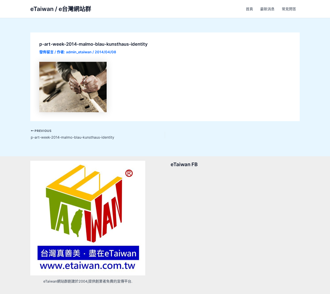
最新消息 (267, 9)
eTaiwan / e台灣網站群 (60, 8)
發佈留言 (46, 52)
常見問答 (289, 9)
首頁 (249, 9)
